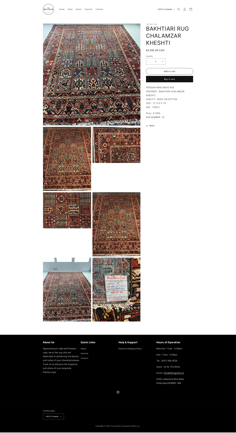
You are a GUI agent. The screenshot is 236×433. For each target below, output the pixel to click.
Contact (84, 358)
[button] (179, 9)
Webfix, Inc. (136, 426)
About (83, 349)
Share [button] (151, 126)
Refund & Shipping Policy (130, 349)
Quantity (149, 56)
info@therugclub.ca (173, 373)
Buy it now (169, 79)
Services (84, 353)
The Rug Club (116, 426)
